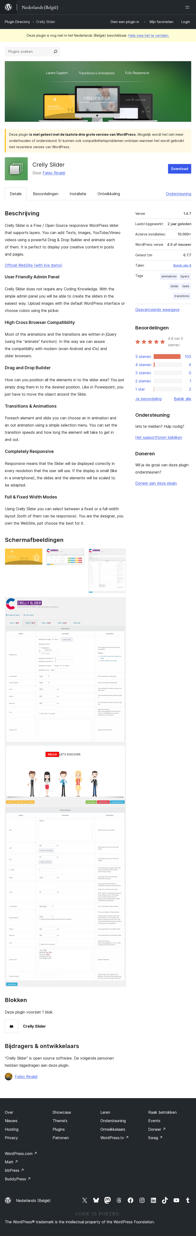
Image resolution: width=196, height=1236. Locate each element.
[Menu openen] (188, 7)
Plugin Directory (17, 22)
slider (174, 286)
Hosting (11, 1129)
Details (16, 193)
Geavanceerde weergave (157, 309)
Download (179, 169)
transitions (181, 296)
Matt (11, 1162)
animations (169, 276)
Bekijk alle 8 (182, 265)
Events (154, 1120)
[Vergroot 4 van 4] (119, 603)
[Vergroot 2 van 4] (78, 554)
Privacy (11, 1137)
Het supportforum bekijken (158, 437)
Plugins (59, 1129)
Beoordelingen (45, 193)
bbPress (14, 1170)
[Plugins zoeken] (55, 51)
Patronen (61, 1137)
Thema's (60, 1120)
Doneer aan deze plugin (156, 483)
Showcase (62, 1112)
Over (9, 1112)
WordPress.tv (114, 1137)
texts (185, 286)
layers (184, 276)
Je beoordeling (148, 398)
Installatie (78, 193)
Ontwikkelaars (112, 1129)
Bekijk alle (182, 398)
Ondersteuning (178, 193)
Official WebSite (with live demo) (33, 265)
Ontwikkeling (109, 193)
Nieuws (11, 1120)
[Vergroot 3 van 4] (119, 554)
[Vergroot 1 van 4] (36, 554)
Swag (155, 1137)
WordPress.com (21, 1153)
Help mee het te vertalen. (148, 35)
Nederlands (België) (33, 1200)
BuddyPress (18, 1179)
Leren (105, 1112)
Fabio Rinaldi (54, 172)
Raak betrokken (162, 1112)
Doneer (157, 1129)
